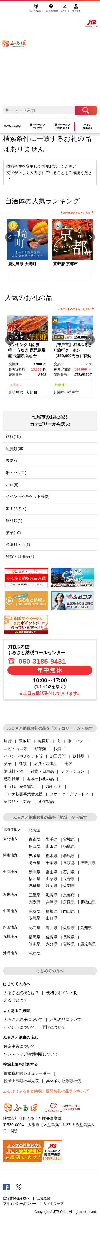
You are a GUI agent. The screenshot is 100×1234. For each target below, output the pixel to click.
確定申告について (19, 1046)
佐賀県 (52, 937)
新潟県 (34, 872)
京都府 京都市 (65, 264)
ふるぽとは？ (15, 1000)
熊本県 (34, 944)
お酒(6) (12, 484)
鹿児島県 (16, 392)
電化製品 (46, 801)
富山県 (52, 872)
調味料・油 (13, 771)
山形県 (52, 846)
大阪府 (34, 902)
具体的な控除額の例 (63, 1081)
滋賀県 (52, 895)
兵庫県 (59, 392)
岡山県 (69, 911)
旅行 (8, 741)
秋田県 (34, 846)
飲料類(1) (14, 520)
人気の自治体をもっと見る (75, 212)
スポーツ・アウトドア (69, 794)
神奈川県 (88, 862)
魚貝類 (43, 741)
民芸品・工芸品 (17, 801)
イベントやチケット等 (23, 756)
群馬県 (69, 855)
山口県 (52, 918)
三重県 (34, 895)
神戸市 (73, 392)
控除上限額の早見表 (21, 1081)
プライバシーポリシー (19, 1204)
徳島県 (34, 927)
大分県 (52, 944)
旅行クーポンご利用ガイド (62, 126)
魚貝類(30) (15, 448)
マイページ (65, 10)
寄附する (76, 10)
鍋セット (54, 786)
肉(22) (11, 460)
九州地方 (16, 385)
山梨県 (52, 878)
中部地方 (10, 871)
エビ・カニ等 (15, 748)
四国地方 (10, 927)
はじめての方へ (36, 10)
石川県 (69, 872)
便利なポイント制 (61, 992)
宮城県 (69, 839)
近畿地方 (61, 385)
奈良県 (69, 902)
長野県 (69, 878)
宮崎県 (69, 944)
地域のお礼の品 (40, 779)
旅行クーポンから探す (37, 126)
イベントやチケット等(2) (28, 496)
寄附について (54, 1027)
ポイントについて (19, 1027)
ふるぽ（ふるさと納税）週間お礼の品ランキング (46, 1091)
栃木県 (52, 855)
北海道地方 (12, 829)
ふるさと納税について (23, 1019)
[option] (27, 249)
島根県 (52, 911)
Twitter (18, 1187)
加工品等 (58, 756)
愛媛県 (69, 927)
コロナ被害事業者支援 (23, 794)
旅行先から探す (12, 126)
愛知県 (69, 885)
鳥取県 (34, 911)
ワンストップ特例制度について (31, 1054)
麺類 (23, 763)
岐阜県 (34, 885)
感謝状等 (11, 779)
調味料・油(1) (18, 544)
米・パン (75, 741)
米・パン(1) (16, 472)
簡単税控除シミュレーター (27, 1073)
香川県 (52, 927)
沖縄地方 (10, 953)
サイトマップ (54, 1204)
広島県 (34, 918)
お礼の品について (65, 1019)
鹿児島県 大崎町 (22, 264)
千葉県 (52, 862)
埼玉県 (34, 862)
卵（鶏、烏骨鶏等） (21, 786)
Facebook (6, 1187)
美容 (68, 763)
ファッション (72, 771)
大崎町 (32, 392)
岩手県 (52, 839)
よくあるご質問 (52, 10)
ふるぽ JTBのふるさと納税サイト (17, 55)
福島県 (69, 846)
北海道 (34, 830)
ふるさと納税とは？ (21, 992)
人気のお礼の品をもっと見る (74, 309)
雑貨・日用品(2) (20, 556)
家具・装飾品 (45, 763)
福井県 (34, 878)
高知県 (86, 927)
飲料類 (78, 756)
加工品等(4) (16, 508)
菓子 (8, 763)
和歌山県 (88, 902)
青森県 (34, 839)
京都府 (69, 895)
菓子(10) (13, 532)
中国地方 (10, 911)
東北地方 (10, 839)
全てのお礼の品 (87, 126)
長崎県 (69, 937)
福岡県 (34, 937)
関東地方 (10, 855)
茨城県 (34, 855)
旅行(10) (13, 436)
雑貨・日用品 (42, 771)
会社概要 (43, 1198)
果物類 (25, 741)
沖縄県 (34, 953)
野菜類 (40, 748)
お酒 (57, 748)
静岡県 (52, 885)
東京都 (69, 862)
